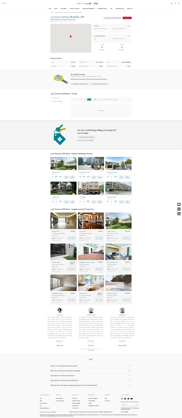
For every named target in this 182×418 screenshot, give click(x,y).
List (41, 405)
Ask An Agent (91, 400)
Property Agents (76, 403)
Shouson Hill (67, 12)
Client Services (44, 394)
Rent (41, 400)
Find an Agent (59, 398)
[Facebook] (125, 399)
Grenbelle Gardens (112, 293)
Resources (91, 394)
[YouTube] (131, 399)
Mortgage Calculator (93, 405)
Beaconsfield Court (112, 262)
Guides (90, 403)
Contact (128, 18)
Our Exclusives (43, 403)
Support (107, 394)
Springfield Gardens (57, 293)
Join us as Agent (60, 400)
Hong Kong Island (59, 12)
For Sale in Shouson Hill (100, 84)
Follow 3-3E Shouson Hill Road (113, 18)
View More (102, 50)
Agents (58, 394)
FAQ (106, 398)
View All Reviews (91, 350)
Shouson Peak (111, 231)
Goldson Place (56, 231)
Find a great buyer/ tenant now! (86, 137)
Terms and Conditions (51, 412)
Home (51, 12)
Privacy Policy (43, 412)
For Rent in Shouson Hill (81, 84)
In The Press (75, 408)
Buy (41, 398)
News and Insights (92, 398)
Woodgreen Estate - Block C (87, 262)
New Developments (44, 408)
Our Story (74, 398)
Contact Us (107, 400)
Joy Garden (82, 231)
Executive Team (76, 400)
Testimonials (75, 405)
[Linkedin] (128, 399)
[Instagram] (122, 399)
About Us (75, 394)
